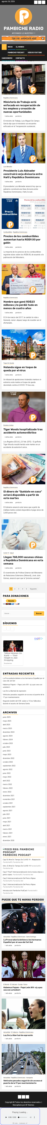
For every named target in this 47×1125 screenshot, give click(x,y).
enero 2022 (7, 792)
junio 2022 (6, 773)
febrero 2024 (8, 740)
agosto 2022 (7, 769)
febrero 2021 (8, 833)
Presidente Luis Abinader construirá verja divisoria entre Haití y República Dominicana (23, 174)
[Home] (4, 46)
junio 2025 (6, 717)
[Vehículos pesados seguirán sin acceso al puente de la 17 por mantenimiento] (23, 1059)
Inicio (10, 47)
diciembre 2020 (8, 840)
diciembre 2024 (8, 732)
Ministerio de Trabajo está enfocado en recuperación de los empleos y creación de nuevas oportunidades (21, 106)
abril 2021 (6, 825)
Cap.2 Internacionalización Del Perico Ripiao (19, 878)
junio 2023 (6, 751)
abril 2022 (6, 781)
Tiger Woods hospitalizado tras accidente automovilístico (23, 431)
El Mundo (20, 47)
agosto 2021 (7, 811)
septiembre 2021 (9, 807)
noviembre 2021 (9, 799)
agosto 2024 (7, 736)
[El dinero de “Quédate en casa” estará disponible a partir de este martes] (23, 469)
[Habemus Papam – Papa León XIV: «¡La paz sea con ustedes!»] (23, 966)
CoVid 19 (6, 553)
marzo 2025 (7, 728)
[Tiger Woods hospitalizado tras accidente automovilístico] (23, 407)
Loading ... (23, 1112)
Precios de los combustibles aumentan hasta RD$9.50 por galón (21, 239)
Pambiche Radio (23, 28)
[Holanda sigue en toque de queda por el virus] (23, 344)
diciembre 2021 (8, 796)
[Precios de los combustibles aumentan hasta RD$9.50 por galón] (23, 213)
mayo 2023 (7, 754)
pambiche (18, 116)
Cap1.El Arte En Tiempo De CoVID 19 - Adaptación (21, 860)
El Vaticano (13, 984)
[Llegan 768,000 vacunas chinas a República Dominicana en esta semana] (23, 534)
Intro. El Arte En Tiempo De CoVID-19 (17, 866)
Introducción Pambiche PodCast (15, 891)
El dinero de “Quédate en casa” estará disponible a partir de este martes (22, 495)
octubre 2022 (8, 762)
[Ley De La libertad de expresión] (23, 1014)
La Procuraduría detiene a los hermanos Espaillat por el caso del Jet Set (22, 941)
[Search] (43, 47)
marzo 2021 (7, 829)
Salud (12, 553)
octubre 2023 (8, 743)
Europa (20, 984)
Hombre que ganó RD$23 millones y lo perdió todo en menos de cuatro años (20, 305)
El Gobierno (14, 1032)
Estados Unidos (8, 425)
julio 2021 (6, 814)
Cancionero (7, 58)
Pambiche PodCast (16, 53)
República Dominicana (10, 98)
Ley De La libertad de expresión (14, 691)
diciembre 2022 (8, 758)
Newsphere (17, 1105)
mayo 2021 (7, 822)
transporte (29, 1077)
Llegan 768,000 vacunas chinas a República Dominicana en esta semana (23, 560)
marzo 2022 (7, 784)
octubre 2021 (8, 803)
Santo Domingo (31, 937)
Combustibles (7, 232)
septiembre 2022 (9, 766)
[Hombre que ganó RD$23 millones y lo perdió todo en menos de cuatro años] (23, 279)
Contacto (20, 58)
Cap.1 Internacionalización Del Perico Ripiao (19, 884)
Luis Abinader (7, 166)
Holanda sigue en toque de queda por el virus (20, 369)
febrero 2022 (8, 788)
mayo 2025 (7, 721)
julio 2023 (6, 747)
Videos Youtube (35, 53)
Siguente (33, 589)
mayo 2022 (7, 777)
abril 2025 (6, 725)
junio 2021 (6, 818)
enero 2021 (7, 837)
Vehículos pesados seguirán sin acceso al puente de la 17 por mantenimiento (22, 1082)
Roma (25, 984)
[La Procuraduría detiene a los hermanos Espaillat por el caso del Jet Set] (23, 918)
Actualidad (6, 937)
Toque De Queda (8, 363)
